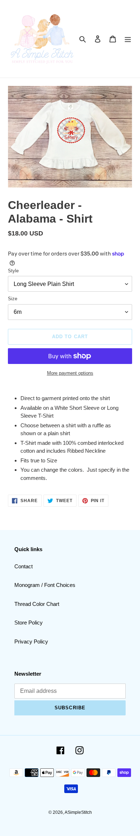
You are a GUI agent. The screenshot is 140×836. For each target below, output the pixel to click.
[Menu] (127, 39)
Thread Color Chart (36, 604)
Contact (23, 566)
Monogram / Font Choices (44, 585)
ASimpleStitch (78, 812)
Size (12, 298)
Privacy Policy (31, 641)
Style (13, 270)
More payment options (70, 373)
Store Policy (28, 622)
